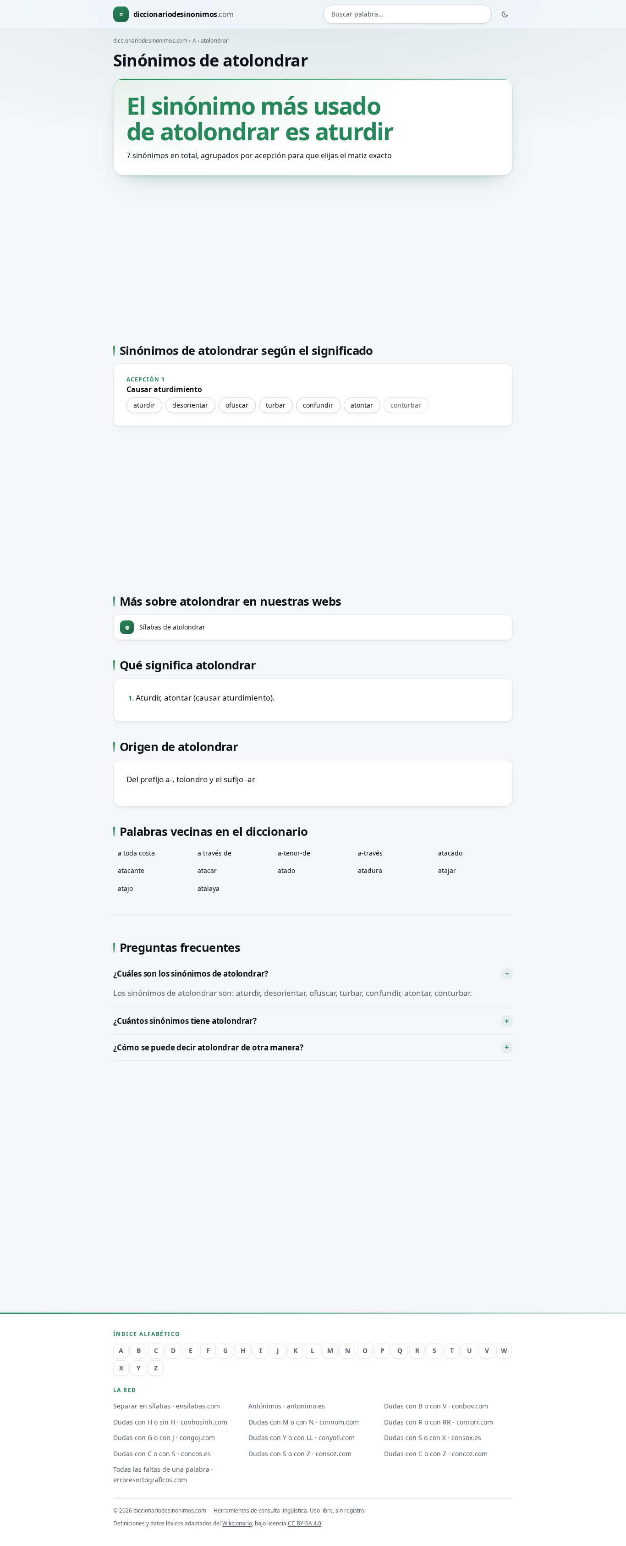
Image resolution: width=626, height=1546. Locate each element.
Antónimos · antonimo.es (286, 1406)
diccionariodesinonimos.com (150, 40)
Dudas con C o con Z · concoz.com (436, 1453)
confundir (318, 405)
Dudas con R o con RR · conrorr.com (438, 1422)
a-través (370, 853)
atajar (447, 870)
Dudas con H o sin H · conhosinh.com (170, 1422)
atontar (362, 405)
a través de (214, 853)
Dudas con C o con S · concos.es (162, 1453)
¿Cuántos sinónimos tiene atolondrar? (185, 1021)
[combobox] (407, 14)
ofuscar (236, 405)
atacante (131, 870)
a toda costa (136, 853)
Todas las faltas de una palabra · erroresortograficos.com (163, 1474)
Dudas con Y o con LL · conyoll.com (301, 1437)
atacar (207, 870)
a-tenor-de (294, 853)
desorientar (190, 405)
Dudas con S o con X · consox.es (432, 1437)
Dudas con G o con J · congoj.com (164, 1437)
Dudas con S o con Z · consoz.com (299, 1453)
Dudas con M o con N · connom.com (303, 1422)
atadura (370, 870)
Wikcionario (237, 1523)
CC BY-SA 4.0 (304, 1523)
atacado (450, 853)
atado (286, 870)
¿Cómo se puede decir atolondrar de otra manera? (208, 1047)
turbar (276, 405)
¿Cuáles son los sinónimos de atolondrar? (190, 973)
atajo (125, 888)
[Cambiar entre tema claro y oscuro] (505, 14)
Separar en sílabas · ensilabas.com (166, 1406)
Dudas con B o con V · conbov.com (436, 1406)
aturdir (144, 405)
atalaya (209, 888)
